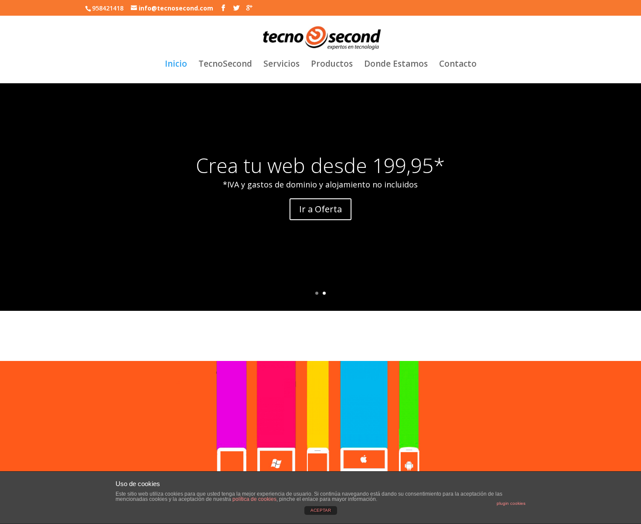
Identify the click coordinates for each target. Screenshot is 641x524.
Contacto (458, 65)
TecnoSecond (225, 65)
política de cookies (254, 499)
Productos (332, 65)
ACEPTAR (320, 510)
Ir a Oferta (320, 209)
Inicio (176, 65)
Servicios (281, 65)
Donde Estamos (396, 65)
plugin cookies (511, 503)
